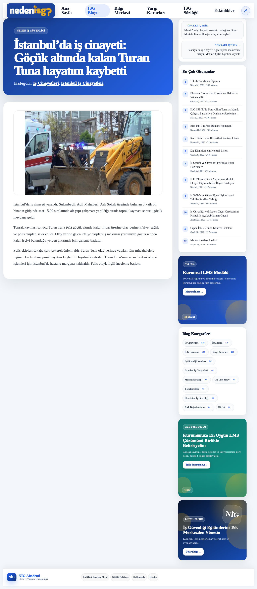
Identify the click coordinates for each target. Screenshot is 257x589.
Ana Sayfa (66, 10)
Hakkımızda (139, 577)
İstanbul (38, 263)
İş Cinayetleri (46, 83)
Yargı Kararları (156, 10)
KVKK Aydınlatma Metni (95, 577)
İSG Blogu (93, 10)
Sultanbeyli (67, 204)
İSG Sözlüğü (191, 10)
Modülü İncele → (194, 291)
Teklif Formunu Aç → (197, 464)
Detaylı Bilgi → (193, 551)
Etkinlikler (224, 10)
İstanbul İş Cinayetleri (82, 83)
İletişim (153, 577)
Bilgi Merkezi (122, 10)
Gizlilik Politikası (120, 577)
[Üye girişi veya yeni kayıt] (245, 10)
